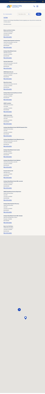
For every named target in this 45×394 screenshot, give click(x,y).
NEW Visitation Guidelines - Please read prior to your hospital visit (22, 1)
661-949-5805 (6, 186)
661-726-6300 (6, 220)
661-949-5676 (6, 154)
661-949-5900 (6, 198)
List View (6, 17)
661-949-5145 (6, 165)
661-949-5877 (6, 210)
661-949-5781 (6, 144)
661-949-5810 (6, 109)
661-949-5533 (6, 97)
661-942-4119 (6, 231)
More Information (8, 37)
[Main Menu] (37, 6)
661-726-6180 (6, 133)
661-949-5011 (6, 76)
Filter (38, 14)
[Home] (14, 6)
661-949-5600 (6, 45)
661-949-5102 (6, 66)
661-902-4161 (6, 175)
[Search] (28, 14)
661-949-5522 (6, 87)
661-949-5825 (6, 121)
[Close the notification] (43, 1)
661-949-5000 (6, 35)
